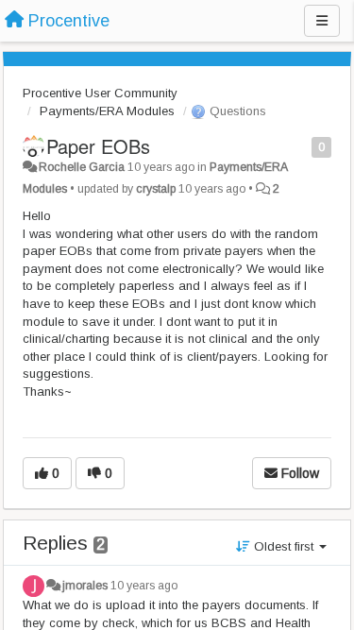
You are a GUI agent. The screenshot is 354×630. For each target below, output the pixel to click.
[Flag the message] (301, 146)
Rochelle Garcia (82, 167)
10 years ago (143, 585)
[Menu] (322, 21)
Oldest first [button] (283, 546)
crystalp (156, 189)
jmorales (85, 585)
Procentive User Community (100, 93)
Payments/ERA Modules (107, 111)
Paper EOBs (98, 146)
